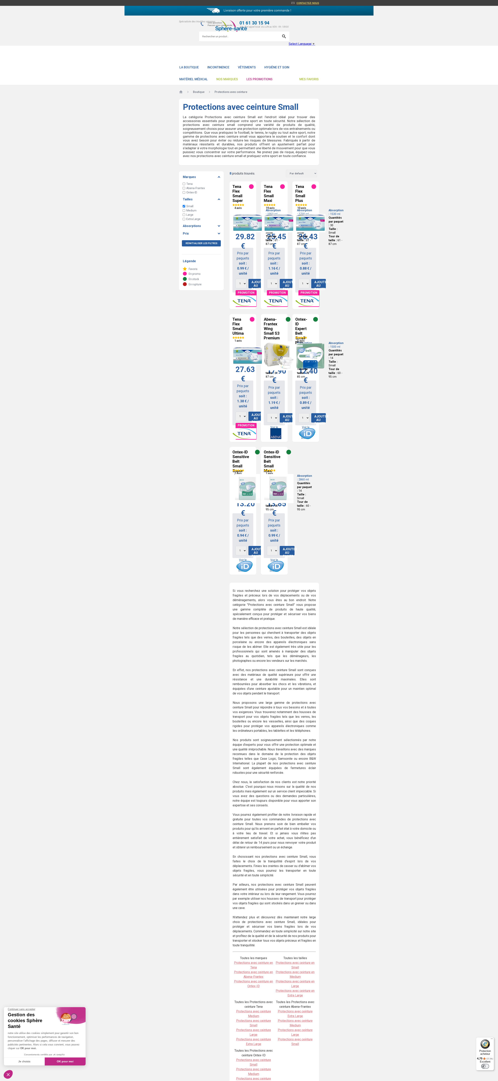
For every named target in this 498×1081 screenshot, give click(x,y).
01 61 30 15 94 (254, 23)
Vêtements (247, 67)
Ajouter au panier (257, 284)
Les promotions (259, 79)
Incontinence (218, 67)
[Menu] (491, 1039)
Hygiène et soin (276, 67)
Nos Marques (227, 79)
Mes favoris (309, 79)
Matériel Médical (193, 79)
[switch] (485, 1066)
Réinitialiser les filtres (201, 243)
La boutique (189, 67)
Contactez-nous (307, 3)
